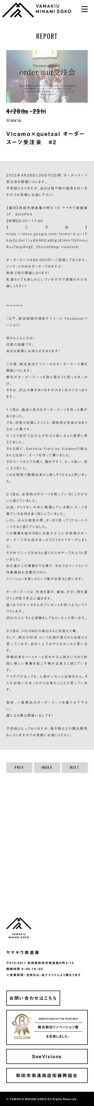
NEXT (74, 767)
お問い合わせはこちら (33, 998)
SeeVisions (47, 1056)
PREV (19, 767)
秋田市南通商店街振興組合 (47, 1075)
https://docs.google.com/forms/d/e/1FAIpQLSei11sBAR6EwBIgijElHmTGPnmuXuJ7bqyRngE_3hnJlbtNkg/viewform (47, 240)
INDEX (47, 767)
